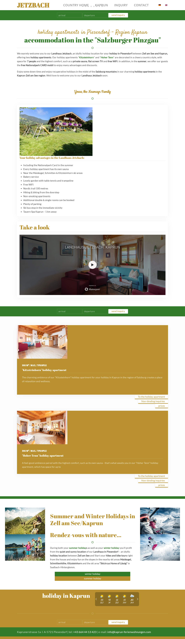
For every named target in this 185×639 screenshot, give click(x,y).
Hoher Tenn (107, 57)
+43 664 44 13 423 (85, 632)
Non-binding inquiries (153, 401)
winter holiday (111, 547)
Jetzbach (33, 5)
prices (161, 405)
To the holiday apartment (151, 396)
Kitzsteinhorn (86, 57)
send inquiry (118, 14)
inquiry (121, 5)
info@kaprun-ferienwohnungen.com (129, 632)
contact (141, 5)
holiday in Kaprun (66, 595)
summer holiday (77, 547)
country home (76, 5)
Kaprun (101, 5)
